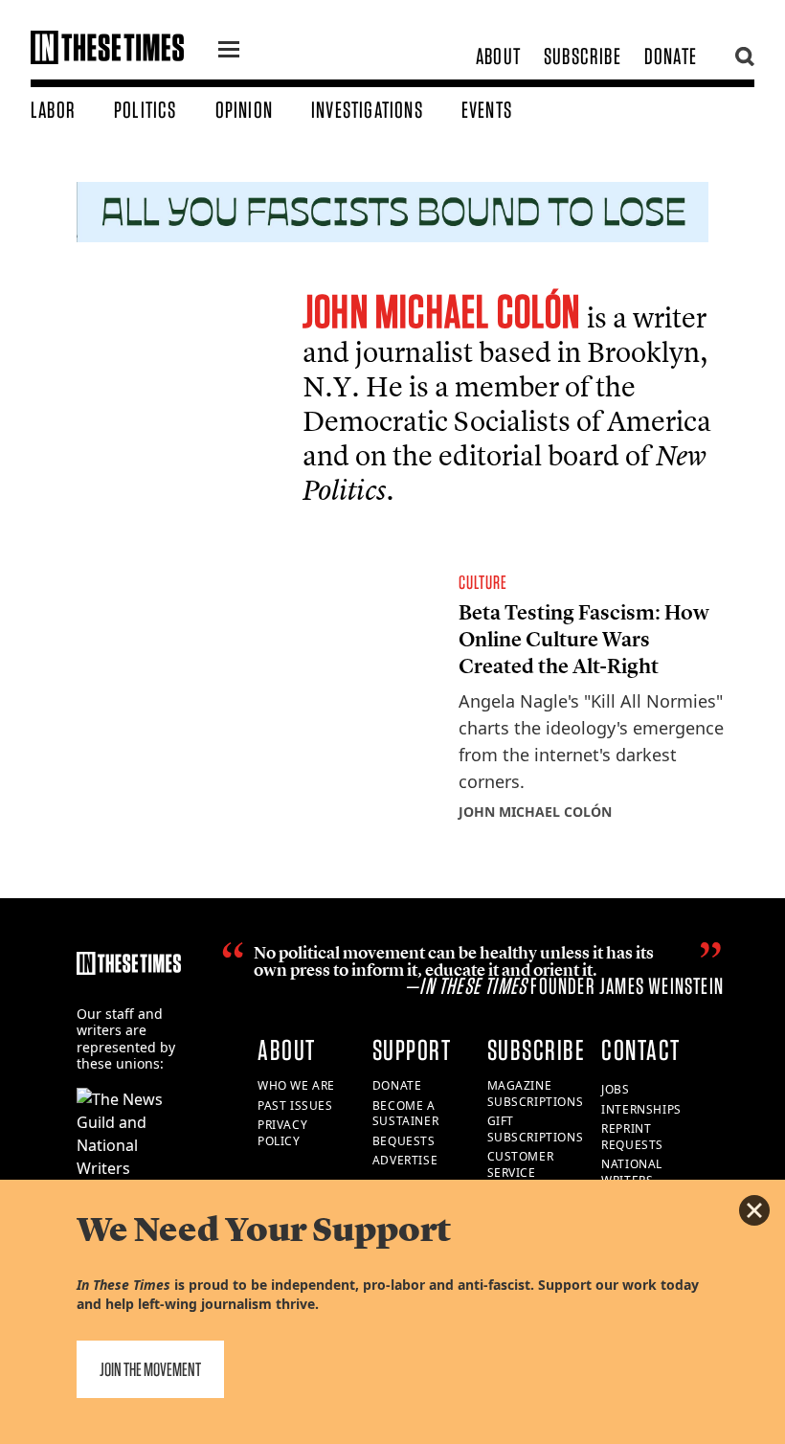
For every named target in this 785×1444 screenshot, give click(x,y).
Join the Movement (150, 1369)
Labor (53, 110)
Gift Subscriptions (535, 1129)
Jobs (615, 1089)
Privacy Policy (282, 1133)
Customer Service (520, 1164)
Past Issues (295, 1105)
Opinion (244, 110)
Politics (145, 110)
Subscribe (582, 56)
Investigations (367, 110)
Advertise (404, 1160)
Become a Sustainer (405, 1113)
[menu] (228, 51)
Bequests (404, 1141)
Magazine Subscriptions (535, 1093)
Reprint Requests (632, 1136)
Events (486, 110)
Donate (670, 56)
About (498, 56)
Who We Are (296, 1085)
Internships (641, 1109)
